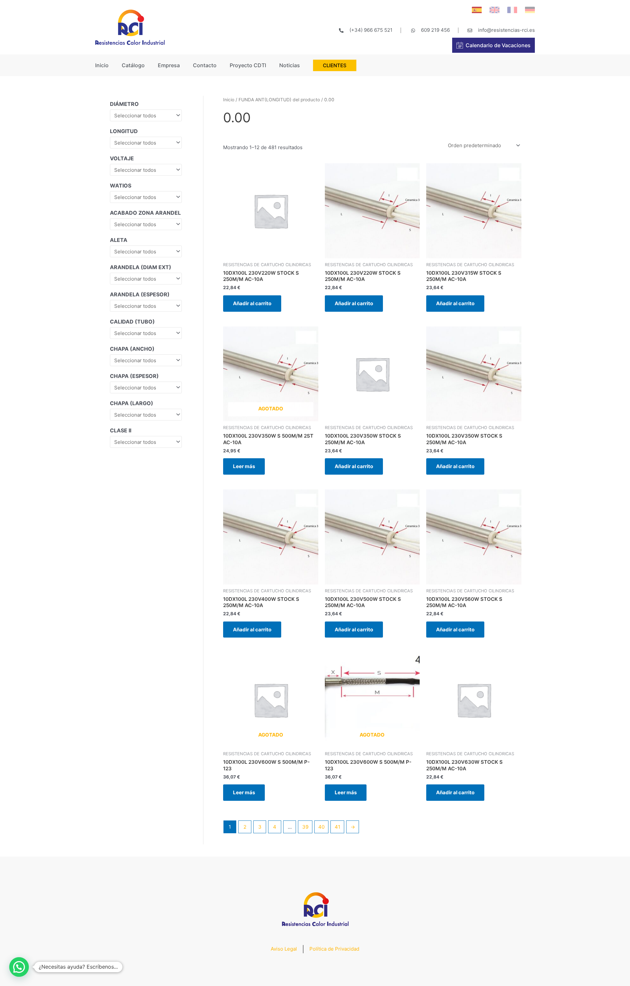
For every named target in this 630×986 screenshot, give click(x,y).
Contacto (205, 65)
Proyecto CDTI (248, 65)
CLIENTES (334, 65)
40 (321, 827)
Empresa (169, 65)
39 (305, 827)
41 (337, 827)
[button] (19, 967)
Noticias (289, 65)
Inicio (102, 65)
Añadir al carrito (252, 303)
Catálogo (133, 65)
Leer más (244, 466)
